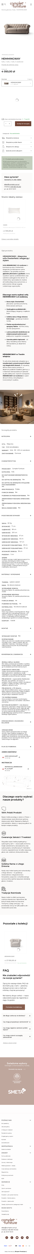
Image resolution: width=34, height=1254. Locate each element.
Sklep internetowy (15, 1251)
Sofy (13, 10)
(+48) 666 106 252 (15, 187)
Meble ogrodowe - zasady (8, 1165)
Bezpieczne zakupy (12, 146)
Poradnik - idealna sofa (8, 1201)
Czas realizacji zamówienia (9, 1169)
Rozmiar (4, 79)
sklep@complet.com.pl (11, 184)
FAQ (3, 1185)
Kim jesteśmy (5, 1123)
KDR (3, 1178)
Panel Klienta (5, 1211)
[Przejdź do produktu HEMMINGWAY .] (15, 943)
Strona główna (6, 10)
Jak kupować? (6, 1191)
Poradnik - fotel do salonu (8, 1198)
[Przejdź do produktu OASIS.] (14, 211)
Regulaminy (5, 1172)
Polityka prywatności (7, 1175)
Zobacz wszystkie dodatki (10, 239)
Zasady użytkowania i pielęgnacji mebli (12, 1204)
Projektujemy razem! (7, 1136)
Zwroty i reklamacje (7, 1162)
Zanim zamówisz (6, 1188)
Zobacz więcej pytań (10, 1043)
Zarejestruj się (5, 1214)
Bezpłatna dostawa (12, 138)
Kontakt (4, 1139)
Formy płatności (6, 1156)
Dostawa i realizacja (7, 1159)
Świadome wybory (7, 1133)
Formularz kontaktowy (14, 1007)
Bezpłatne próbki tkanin (14, 142)
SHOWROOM (5, 1142)
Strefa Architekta (6, 1149)
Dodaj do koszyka (23, 124)
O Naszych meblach (7, 1130)
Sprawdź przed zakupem (14, 151)
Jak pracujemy (6, 1126)
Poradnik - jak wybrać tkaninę (10, 1195)
